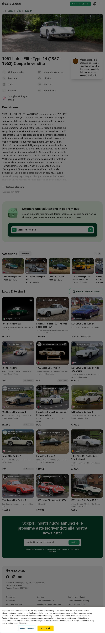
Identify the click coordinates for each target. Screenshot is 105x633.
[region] (52, 620)
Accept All (45, 628)
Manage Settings (27, 628)
